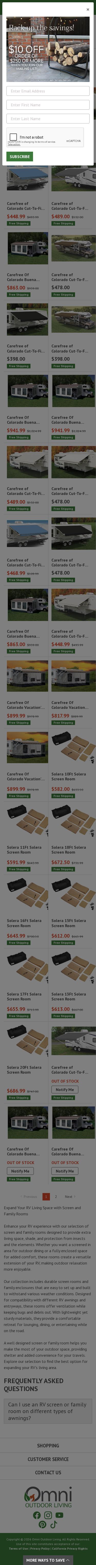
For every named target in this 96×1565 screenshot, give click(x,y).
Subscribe (20, 156)
